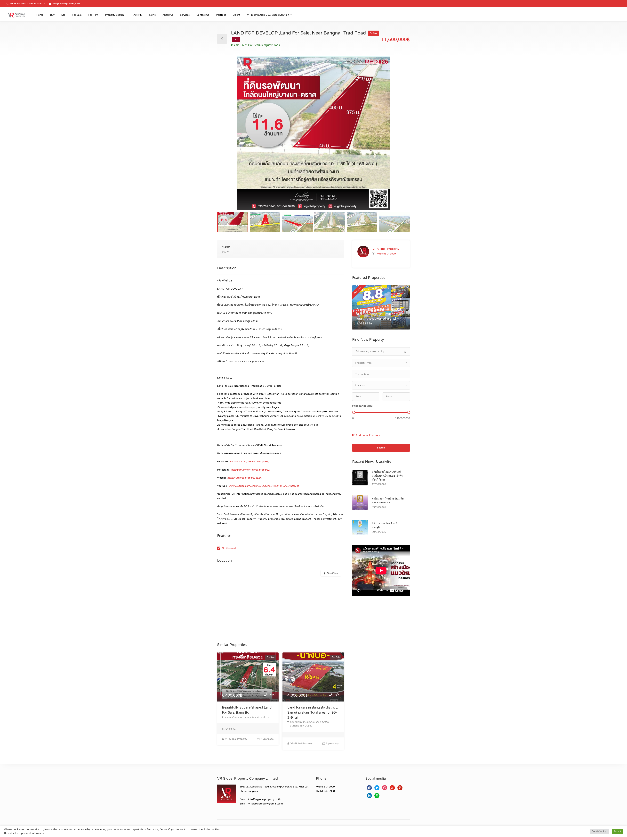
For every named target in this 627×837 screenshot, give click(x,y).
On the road (229, 548)
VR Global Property (235, 738)
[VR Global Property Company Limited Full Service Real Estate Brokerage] (16, 14)
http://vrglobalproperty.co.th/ (245, 477)
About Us (167, 14)
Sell (63, 14)
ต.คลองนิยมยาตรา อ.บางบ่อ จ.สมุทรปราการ (248, 717)
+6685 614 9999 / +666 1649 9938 (27, 3)
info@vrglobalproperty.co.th (66, 3)
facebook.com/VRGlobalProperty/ (250, 461)
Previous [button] (226, 137)
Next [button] (400, 137)
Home (39, 14)
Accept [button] (617, 831)
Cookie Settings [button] (599, 831)
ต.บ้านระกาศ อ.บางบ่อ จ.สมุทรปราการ (257, 45)
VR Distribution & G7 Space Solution (268, 14)
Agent (236, 14)
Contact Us (202, 14)
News (152, 14)
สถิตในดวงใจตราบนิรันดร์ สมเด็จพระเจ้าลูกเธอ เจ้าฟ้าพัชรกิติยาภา (387, 475)
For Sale (76, 14)
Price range (362, 405)
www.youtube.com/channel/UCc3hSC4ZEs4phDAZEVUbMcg (264, 485)
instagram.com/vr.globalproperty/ (250, 469)
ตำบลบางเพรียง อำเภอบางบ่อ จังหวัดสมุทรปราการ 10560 (309, 724)
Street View (332, 573)
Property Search (114, 14)
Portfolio (221, 14)
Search (381, 447)
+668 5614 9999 (386, 253)
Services (185, 14)
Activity (137, 14)
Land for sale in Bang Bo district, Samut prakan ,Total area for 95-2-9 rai (312, 713)
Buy (52, 14)
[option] (313, 133)
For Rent (93, 14)
